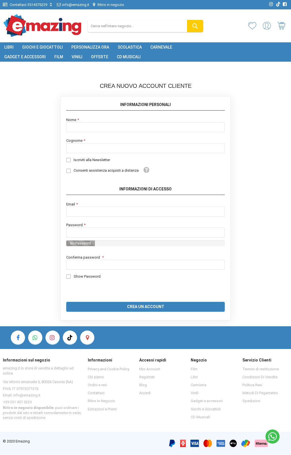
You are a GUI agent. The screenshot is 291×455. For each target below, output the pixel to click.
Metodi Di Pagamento (260, 393)
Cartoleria (198, 385)
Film (194, 369)
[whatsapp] (35, 338)
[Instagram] (52, 338)
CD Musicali (200, 417)
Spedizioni (251, 401)
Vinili (194, 393)
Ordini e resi (97, 385)
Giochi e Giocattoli (206, 409)
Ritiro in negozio (110, 5)
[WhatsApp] (272, 436)
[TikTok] (70, 338)
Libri (194, 377)
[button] (146, 170)
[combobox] (145, 26)
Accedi (145, 393)
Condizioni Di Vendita (260, 377)
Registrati (147, 377)
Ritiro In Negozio (101, 401)
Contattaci (96, 393)
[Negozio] (87, 338)
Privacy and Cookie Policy (108, 369)
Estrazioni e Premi (102, 409)
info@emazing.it (75, 5)
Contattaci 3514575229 (28, 5)
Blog (143, 385)
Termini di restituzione (260, 369)
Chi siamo (96, 377)
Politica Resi (252, 385)
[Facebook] (18, 338)
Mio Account (149, 369)
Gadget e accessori (207, 401)
